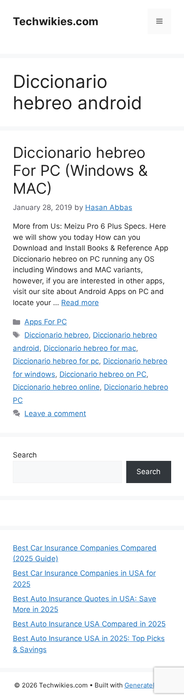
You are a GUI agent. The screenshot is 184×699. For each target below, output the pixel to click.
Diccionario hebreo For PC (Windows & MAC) (80, 170)
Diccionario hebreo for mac (90, 348)
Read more (80, 302)
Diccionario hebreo (56, 335)
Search (25, 455)
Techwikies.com (55, 21)
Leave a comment (55, 413)
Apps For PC (45, 321)
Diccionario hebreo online (56, 387)
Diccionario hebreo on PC (102, 374)
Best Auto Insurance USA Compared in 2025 (89, 624)
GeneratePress (147, 685)
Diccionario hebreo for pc (56, 361)
